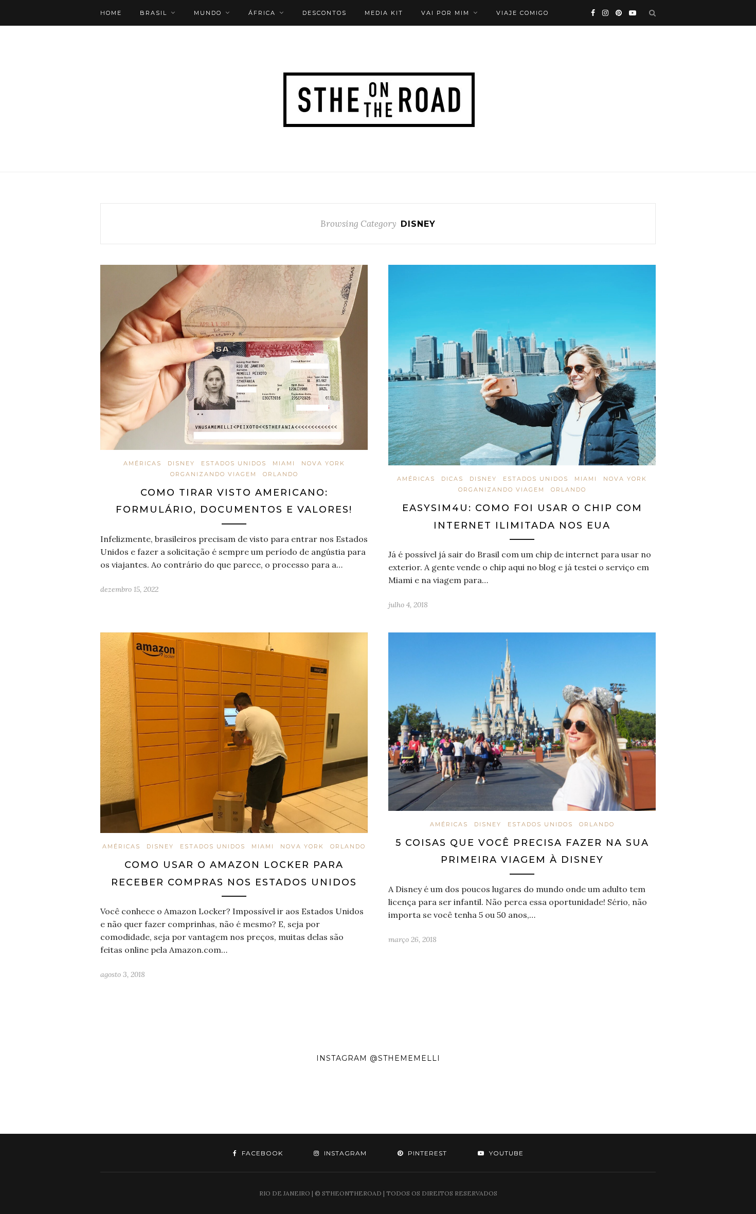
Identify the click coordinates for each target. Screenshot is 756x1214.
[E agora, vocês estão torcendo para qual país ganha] (210, 1103)
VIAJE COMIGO (522, 12)
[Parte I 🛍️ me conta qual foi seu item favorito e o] (630, 1103)
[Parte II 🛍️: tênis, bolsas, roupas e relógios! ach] (378, 1103)
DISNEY (181, 463)
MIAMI (284, 463)
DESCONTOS (324, 12)
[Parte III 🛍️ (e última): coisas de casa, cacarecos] (294, 1103)
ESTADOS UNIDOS (233, 463)
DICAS (452, 478)
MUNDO (208, 12)
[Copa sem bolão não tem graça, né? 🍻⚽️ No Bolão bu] (462, 1103)
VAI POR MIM (445, 12)
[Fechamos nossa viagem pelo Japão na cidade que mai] (714, 1103)
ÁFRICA (262, 12)
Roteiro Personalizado (149, 38)
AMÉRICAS (142, 463)
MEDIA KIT (384, 12)
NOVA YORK (323, 463)
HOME (111, 12)
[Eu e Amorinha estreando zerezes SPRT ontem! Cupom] (42, 1103)
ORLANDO (280, 474)
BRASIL (153, 12)
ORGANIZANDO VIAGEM (213, 474)
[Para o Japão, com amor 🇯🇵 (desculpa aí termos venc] (546, 1103)
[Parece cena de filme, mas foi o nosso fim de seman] (126, 1103)
